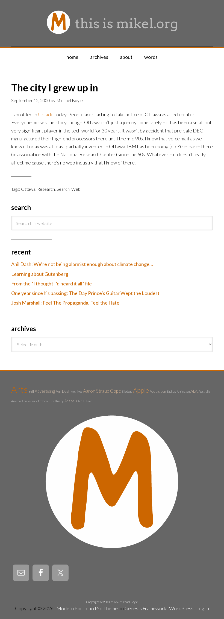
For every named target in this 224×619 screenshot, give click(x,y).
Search (63, 189)
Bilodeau (127, 391)
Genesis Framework (145, 608)
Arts (19, 389)
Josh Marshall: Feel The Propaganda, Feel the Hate (65, 303)
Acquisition (158, 391)
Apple (141, 390)
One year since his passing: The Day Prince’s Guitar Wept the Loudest (85, 293)
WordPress (181, 608)
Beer (89, 401)
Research (46, 189)
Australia (204, 391)
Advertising (45, 391)
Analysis (70, 401)
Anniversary (29, 401)
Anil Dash (63, 391)
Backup (171, 391)
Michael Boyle (129, 602)
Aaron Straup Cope (102, 391)
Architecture (46, 401)
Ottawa (28, 189)
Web (76, 189)
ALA (194, 391)
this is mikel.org (126, 23)
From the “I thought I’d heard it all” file (51, 283)
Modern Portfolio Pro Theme (87, 608)
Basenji (59, 401)
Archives (76, 391)
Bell (31, 391)
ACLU (82, 401)
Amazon (16, 401)
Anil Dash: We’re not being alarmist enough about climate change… (82, 264)
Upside (46, 114)
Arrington (183, 391)
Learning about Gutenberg (39, 274)
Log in (202, 608)
